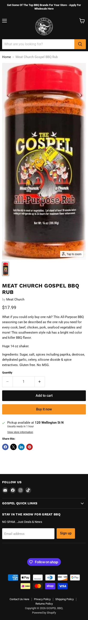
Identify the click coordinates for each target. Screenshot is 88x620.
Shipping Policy (64, 599)
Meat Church (15, 299)
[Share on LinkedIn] (21, 447)
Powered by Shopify (44, 612)
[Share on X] (13, 447)
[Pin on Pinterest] (29, 447)
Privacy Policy (42, 599)
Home (6, 57)
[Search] (80, 44)
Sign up (66, 533)
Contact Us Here (19, 599)
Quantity (7, 372)
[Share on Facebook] (5, 447)
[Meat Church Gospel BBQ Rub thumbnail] (5, 269)
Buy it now (44, 409)
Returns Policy (44, 603)
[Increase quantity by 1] (40, 381)
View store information (20, 432)
